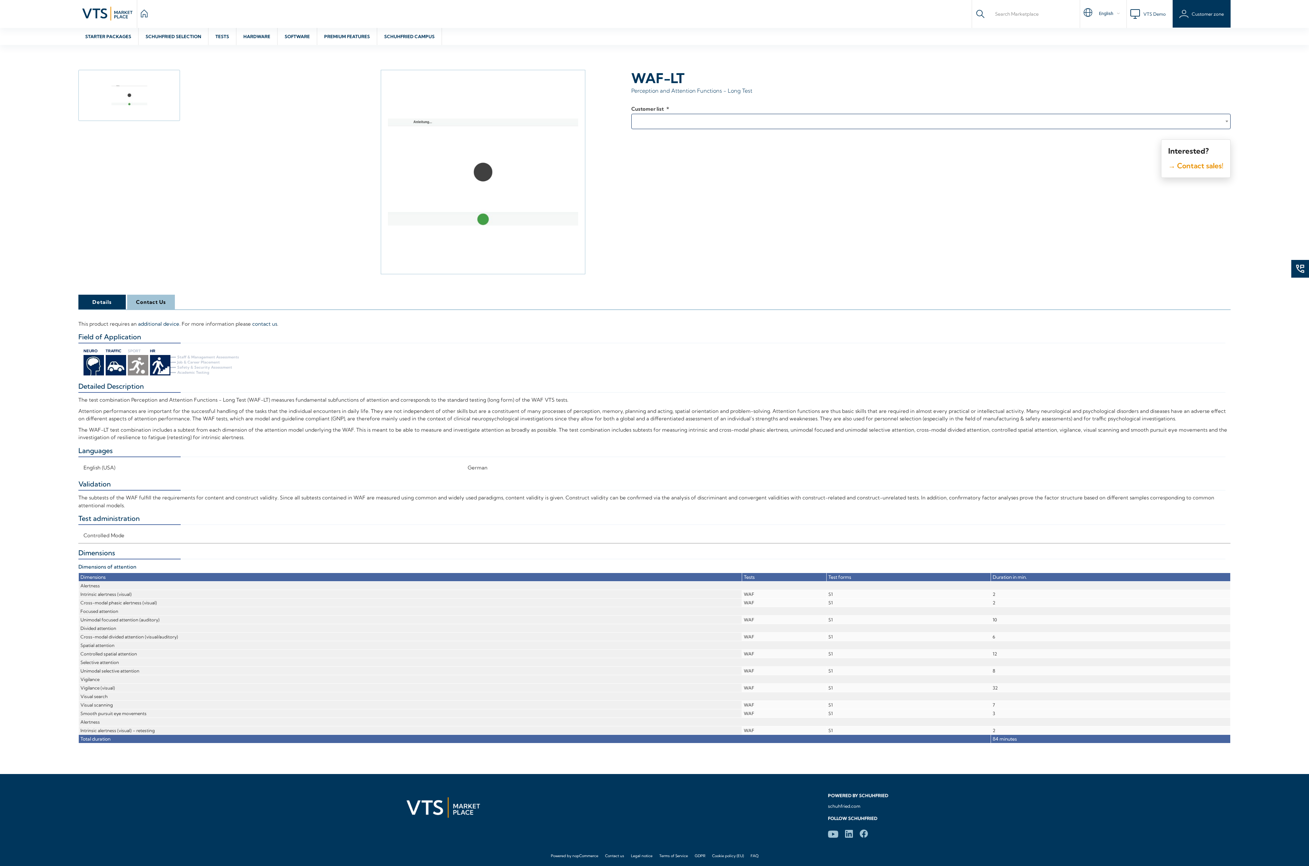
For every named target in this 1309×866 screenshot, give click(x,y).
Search (980, 14)
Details (102, 302)
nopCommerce (585, 855)
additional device (158, 324)
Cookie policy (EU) (728, 855)
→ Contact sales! (1195, 165)
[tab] (102, 302)
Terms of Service (673, 855)
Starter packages (108, 36)
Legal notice (641, 855)
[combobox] (930, 121)
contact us (264, 324)
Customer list (648, 109)
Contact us (614, 855)
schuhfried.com (844, 806)
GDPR (700, 855)
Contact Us (151, 302)
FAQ (754, 855)
